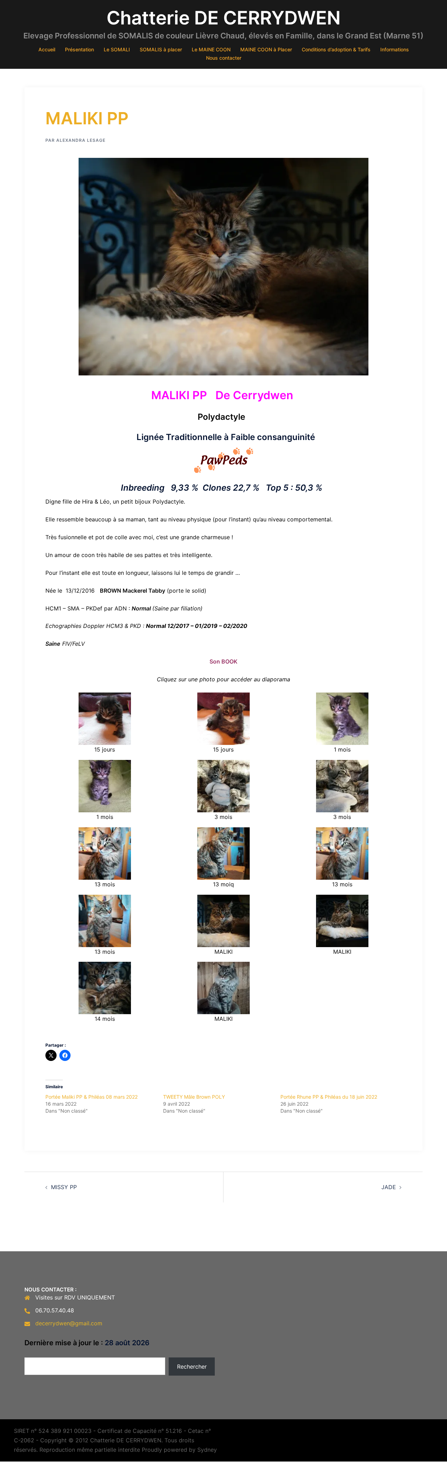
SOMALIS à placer (161, 49)
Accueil (46, 49)
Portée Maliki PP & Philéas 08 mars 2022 (91, 1097)
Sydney (207, 1449)
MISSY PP (64, 1187)
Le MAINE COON (211, 49)
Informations (394, 49)
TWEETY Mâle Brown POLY (194, 1097)
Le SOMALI (117, 49)
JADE (388, 1187)
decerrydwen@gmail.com (68, 1323)
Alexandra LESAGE (80, 140)
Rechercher (192, 1366)
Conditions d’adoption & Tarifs (336, 49)
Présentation (79, 49)
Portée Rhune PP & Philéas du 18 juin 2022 (328, 1097)
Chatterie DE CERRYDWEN (223, 18)
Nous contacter (223, 58)
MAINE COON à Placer (266, 49)
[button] (104, 723)
